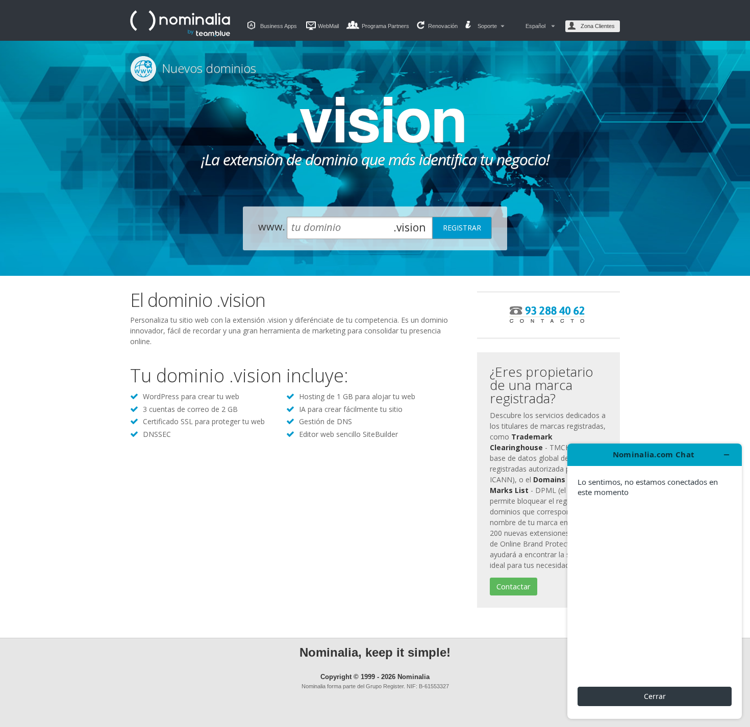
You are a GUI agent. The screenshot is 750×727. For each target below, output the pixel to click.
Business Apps (278, 26)
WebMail (328, 26)
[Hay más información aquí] (654, 581)
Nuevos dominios (209, 68)
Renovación (443, 26)
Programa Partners (385, 26)
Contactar (513, 586)
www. (271, 226)
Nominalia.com (181, 23)
